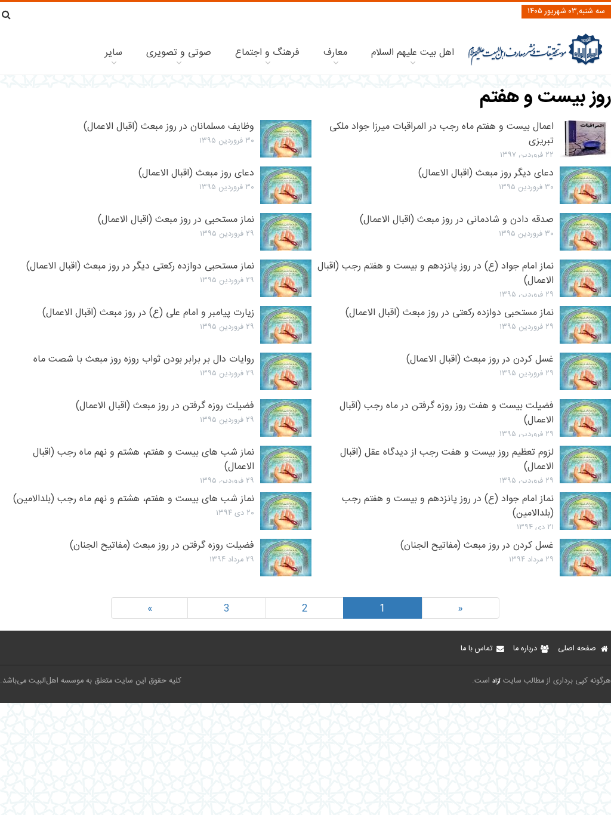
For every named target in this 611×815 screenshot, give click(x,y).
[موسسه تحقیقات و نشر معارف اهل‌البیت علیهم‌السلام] (535, 64)
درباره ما (525, 649)
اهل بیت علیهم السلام (412, 53)
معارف (335, 53)
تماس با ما (476, 649)
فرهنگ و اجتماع (267, 53)
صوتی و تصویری (178, 53)
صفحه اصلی (577, 649)
